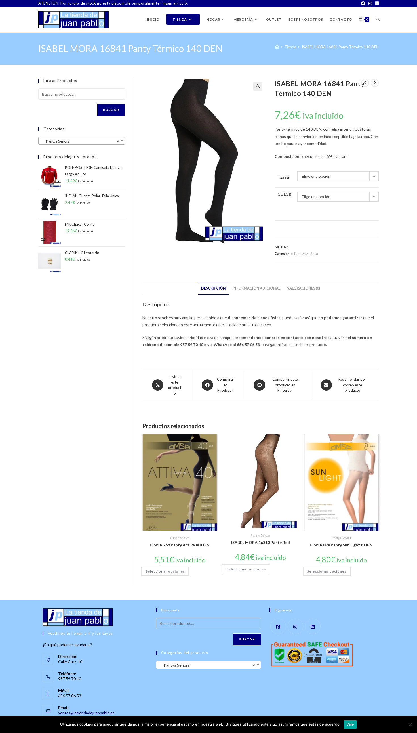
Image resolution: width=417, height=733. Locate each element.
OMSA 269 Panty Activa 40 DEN (180, 545)
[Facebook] (363, 3)
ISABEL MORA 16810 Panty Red (260, 542)
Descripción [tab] (213, 288)
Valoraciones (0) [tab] (303, 288)
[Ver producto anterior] (365, 83)
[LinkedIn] (376, 3)
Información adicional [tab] (256, 288)
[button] (257, 86)
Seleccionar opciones (165, 571)
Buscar (111, 110)
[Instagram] (370, 3)
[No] (410, 724)
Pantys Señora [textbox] (80, 141)
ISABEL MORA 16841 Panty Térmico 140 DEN (340, 47)
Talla (283, 177)
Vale (350, 724)
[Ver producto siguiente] (375, 83)
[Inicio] (277, 47)
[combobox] (81, 141)
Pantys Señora (306, 253)
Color (284, 194)
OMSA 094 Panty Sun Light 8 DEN (341, 545)
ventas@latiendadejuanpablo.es (86, 712)
